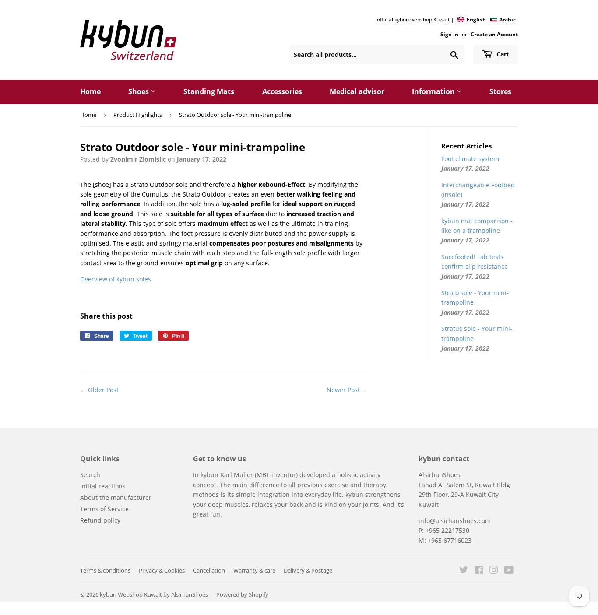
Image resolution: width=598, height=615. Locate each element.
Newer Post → (347, 390)
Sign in (449, 34)
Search (90, 475)
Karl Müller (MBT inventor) (259, 475)
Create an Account (494, 34)
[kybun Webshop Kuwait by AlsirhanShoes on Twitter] (463, 571)
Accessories (282, 91)
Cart (502, 54)
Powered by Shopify (242, 594)
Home (90, 91)
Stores (500, 91)
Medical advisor (357, 91)
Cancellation (209, 570)
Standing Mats (208, 91)
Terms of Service (104, 509)
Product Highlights (137, 115)
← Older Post (99, 390)
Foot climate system (470, 159)
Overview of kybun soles (115, 279)
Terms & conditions (105, 570)
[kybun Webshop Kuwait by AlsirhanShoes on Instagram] (493, 571)
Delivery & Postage (308, 570)
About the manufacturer (115, 497)
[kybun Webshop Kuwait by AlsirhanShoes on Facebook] (478, 571)
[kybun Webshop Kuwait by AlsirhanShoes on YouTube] (509, 571)
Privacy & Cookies (162, 570)
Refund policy (100, 520)
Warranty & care (254, 570)
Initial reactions (103, 486)
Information (434, 91)
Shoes (139, 91)
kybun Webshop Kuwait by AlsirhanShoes (154, 594)
